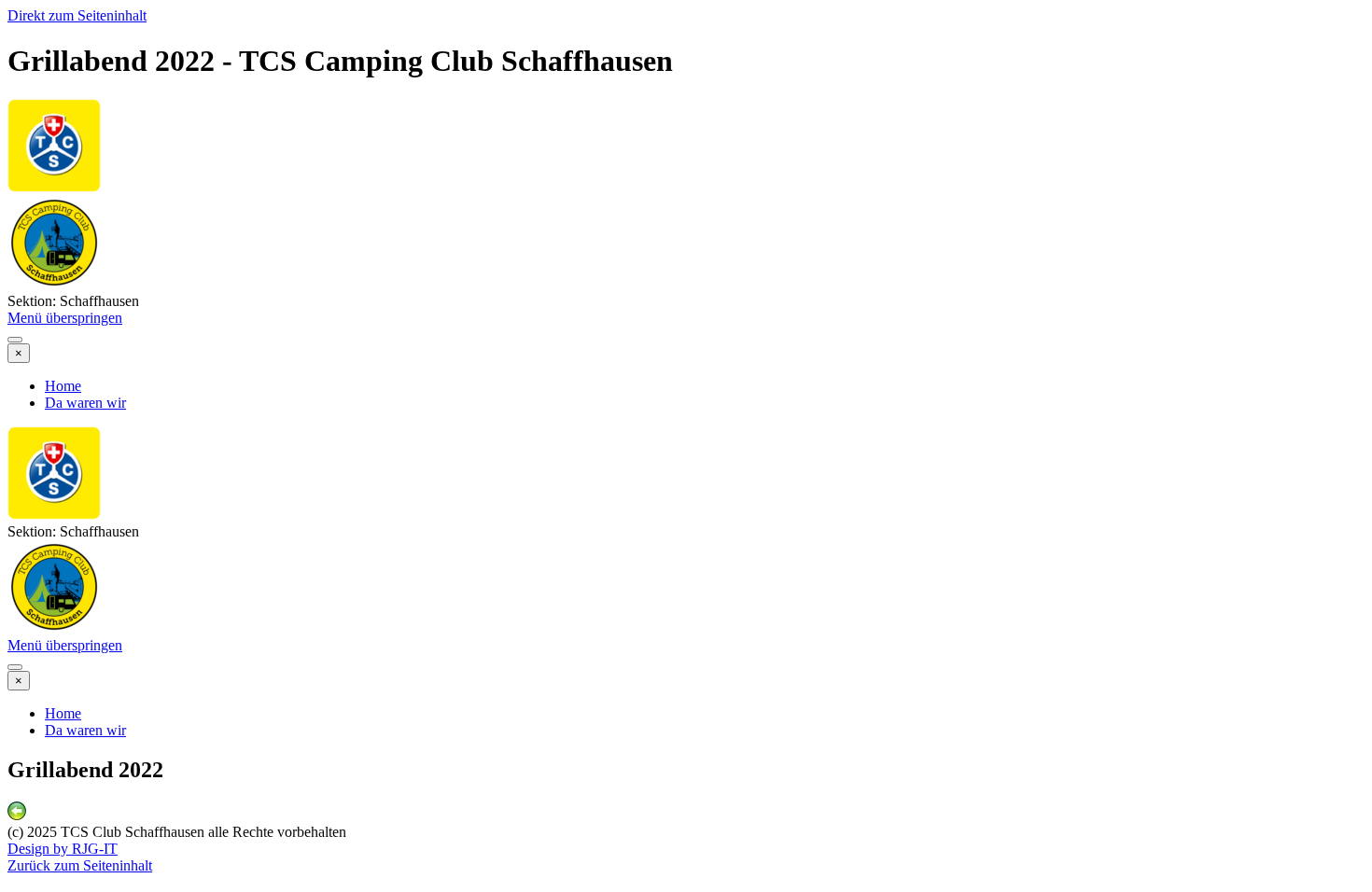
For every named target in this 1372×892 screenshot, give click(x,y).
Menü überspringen (64, 318)
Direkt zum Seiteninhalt (77, 15)
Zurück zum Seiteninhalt (79, 865)
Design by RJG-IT (62, 849)
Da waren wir (85, 403)
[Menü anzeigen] (14, 339)
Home (63, 386)
